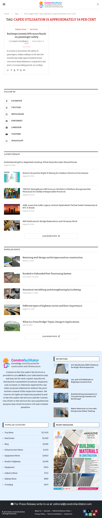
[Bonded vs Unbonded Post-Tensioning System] (12, 277)
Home (6, 14)
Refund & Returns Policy (61, 511)
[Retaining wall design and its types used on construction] (12, 261)
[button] (56, 460)
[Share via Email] (24, 70)
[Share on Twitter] (14, 70)
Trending (26, 485)
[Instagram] (92, 511)
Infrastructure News (26, 450)
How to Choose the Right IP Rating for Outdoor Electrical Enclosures (55, 173)
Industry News (26, 473)
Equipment (26, 467)
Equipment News (26, 456)
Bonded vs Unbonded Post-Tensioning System (47, 273)
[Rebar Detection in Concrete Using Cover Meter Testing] (61, 412)
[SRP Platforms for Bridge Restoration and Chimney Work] (12, 225)
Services (47, 511)
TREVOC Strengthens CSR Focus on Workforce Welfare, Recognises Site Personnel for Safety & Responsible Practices (57, 190)
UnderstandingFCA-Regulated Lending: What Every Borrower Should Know (40, 162)
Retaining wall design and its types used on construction (53, 257)
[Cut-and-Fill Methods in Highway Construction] (61, 383)
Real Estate (26, 438)
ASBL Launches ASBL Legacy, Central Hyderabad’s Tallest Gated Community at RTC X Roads (60, 206)
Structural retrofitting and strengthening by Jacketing (52, 289)
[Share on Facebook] (11, 70)
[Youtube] (94, 514)
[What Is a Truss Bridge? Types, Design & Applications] (12, 325)
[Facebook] (84, 511)
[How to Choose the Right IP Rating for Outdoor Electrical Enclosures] (12, 177)
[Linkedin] (86, 514)
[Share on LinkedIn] (21, 70)
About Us (38, 511)
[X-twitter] (88, 511)
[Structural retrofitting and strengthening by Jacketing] (12, 293)
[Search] (98, 4)
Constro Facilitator (19, 41)
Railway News (26, 479)
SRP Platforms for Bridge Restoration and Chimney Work (50, 221)
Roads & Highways (26, 461)
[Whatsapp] (90, 514)
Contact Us (68, 514)
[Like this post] (8, 70)
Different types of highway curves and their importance (52, 306)
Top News (26, 432)
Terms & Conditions (54, 514)
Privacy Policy (40, 514)
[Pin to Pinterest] (18, 70)
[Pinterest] (96, 511)
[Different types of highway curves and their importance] (12, 309)
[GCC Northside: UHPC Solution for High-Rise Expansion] (61, 369)
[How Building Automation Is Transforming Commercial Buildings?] (61, 398)
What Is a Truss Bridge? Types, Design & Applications (51, 322)
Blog (26, 444)
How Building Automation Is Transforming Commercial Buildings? (84, 396)
